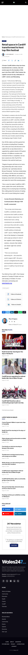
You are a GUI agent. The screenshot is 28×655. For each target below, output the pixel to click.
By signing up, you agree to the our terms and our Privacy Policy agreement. (14, 541)
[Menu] (3, 2)
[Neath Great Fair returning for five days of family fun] (14, 342)
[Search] (25, 2)
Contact (14, 646)
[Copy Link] (15, 60)
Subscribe (14, 545)
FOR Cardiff (6, 288)
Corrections (20, 644)
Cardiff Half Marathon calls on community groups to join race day (12, 402)
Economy (4, 629)
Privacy (13, 644)
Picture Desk (5, 644)
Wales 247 (15, 650)
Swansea (4, 606)
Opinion (4, 626)
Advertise (18, 641)
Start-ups (4, 631)
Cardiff (4, 604)
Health (3, 599)
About (12, 641)
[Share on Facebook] (8, 60)
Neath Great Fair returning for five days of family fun (12, 352)
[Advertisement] (14, 21)
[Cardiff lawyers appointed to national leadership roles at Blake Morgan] (14, 366)
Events (3, 624)
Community (5, 594)
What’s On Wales (6, 591)
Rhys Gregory (10, 54)
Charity (4, 601)
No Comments (6, 56)
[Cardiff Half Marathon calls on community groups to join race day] (14, 391)
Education (4, 596)
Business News (6, 616)
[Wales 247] (14, 2)
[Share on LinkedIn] (18, 60)
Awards (4, 619)
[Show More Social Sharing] (21, 60)
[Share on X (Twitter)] (12, 60)
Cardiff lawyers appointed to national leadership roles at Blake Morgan (13, 377)
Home (3, 37)
